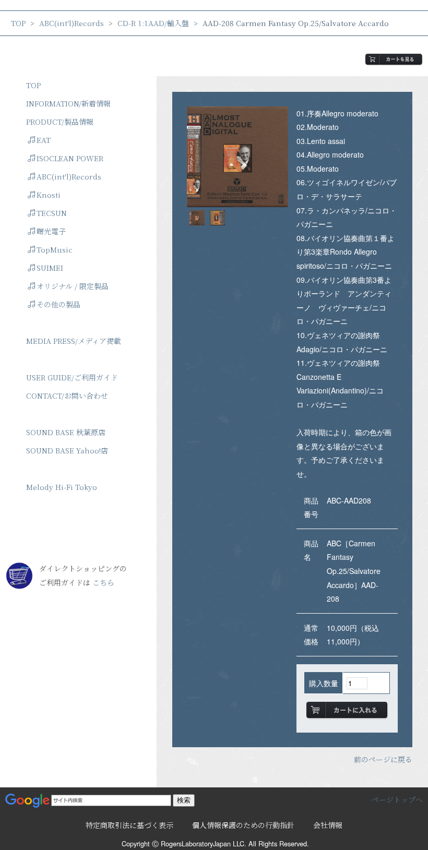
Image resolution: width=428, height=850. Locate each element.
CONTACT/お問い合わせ (67, 395)
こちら (103, 582)
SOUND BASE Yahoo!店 (67, 450)
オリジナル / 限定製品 (73, 286)
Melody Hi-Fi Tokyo (61, 487)
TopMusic (55, 249)
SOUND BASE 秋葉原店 (65, 432)
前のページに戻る (383, 759)
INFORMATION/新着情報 (68, 103)
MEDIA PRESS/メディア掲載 (73, 341)
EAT (44, 140)
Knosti (49, 194)
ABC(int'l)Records (71, 23)
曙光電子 (51, 231)
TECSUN (52, 213)
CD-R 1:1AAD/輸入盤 (153, 23)
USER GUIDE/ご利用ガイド (72, 377)
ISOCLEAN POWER (70, 158)
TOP (18, 23)
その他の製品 (58, 304)
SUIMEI (50, 267)
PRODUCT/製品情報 (59, 121)
